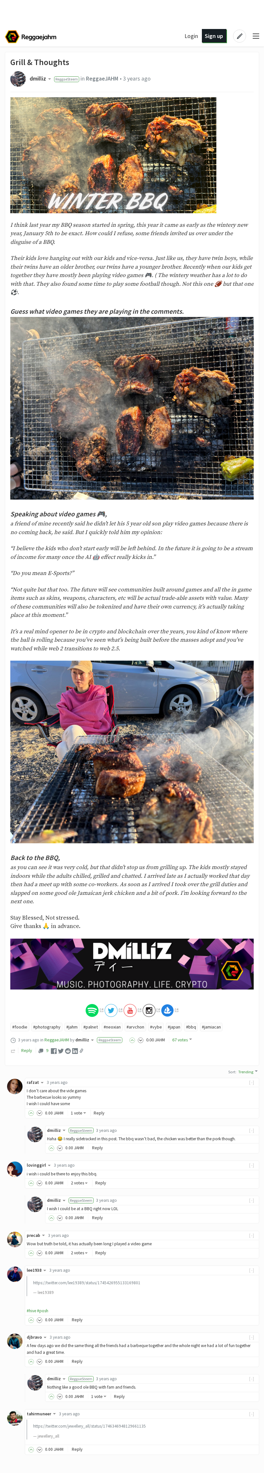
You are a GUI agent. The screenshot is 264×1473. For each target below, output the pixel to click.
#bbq (191, 1027)
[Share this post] (81, 1051)
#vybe (156, 1027)
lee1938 (34, 1270)
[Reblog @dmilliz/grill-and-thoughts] (13, 1050)
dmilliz (38, 78)
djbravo (34, 1337)
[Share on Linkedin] (75, 1051)
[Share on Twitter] (61, 1051)
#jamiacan (211, 1027)
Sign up (214, 36)
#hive (31, 1311)
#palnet (90, 1027)
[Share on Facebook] (54, 1051)
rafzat (33, 1082)
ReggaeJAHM (102, 78)
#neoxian (112, 1027)
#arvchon (135, 1027)
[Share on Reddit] (68, 1051)
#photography (47, 1027)
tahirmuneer (39, 1414)
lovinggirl (36, 1165)
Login (191, 36)
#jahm (72, 1027)
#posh (42, 1311)
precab (33, 1235)
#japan (174, 1027)
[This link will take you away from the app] (94, 1010)
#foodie (19, 1027)
